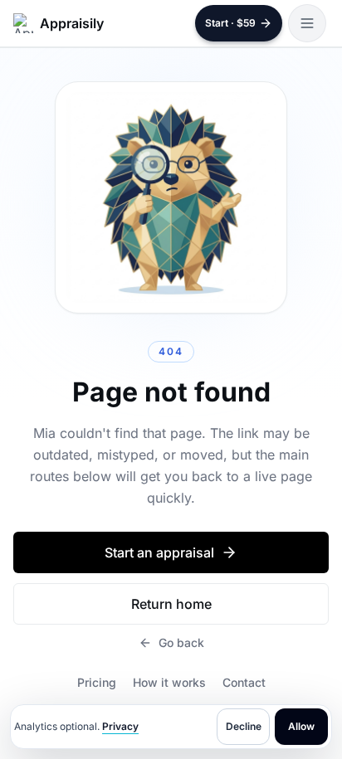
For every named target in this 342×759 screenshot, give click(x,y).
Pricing (96, 682)
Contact (244, 682)
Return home (171, 604)
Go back (181, 642)
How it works (169, 682)
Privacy (120, 726)
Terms (166, 715)
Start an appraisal (159, 552)
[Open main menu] (307, 23)
